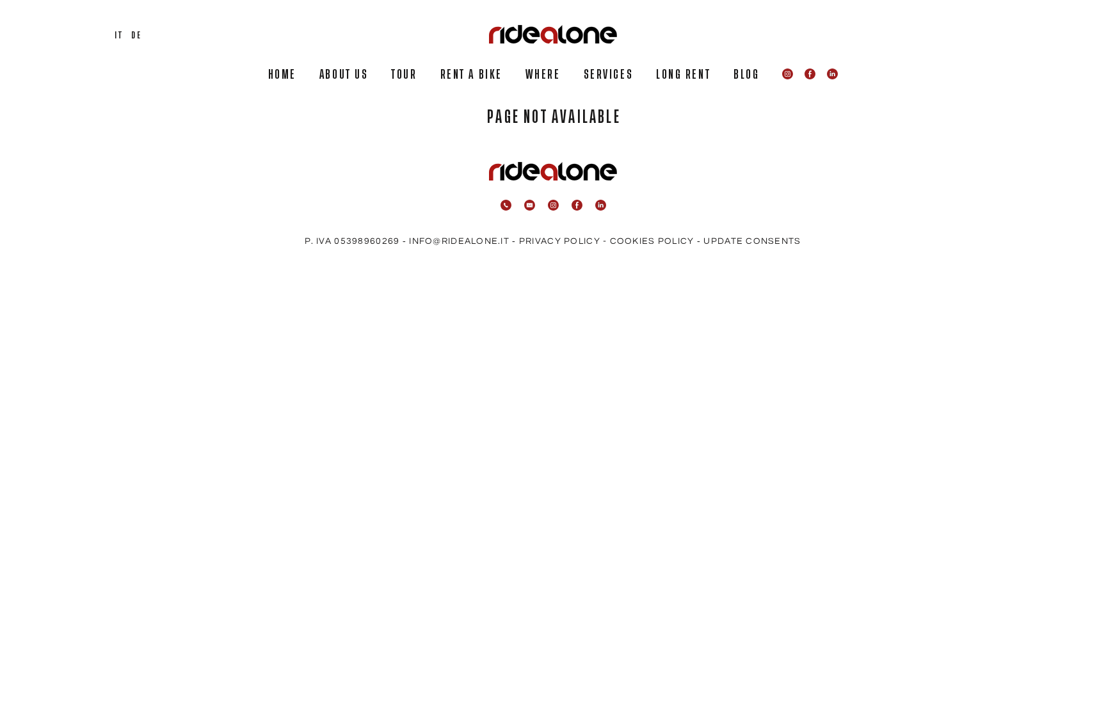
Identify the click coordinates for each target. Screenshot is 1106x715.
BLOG (746, 75)
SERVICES (608, 75)
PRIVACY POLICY (559, 241)
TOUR (404, 75)
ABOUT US (343, 75)
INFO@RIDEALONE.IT (459, 241)
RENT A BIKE (471, 75)
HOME (282, 75)
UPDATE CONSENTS (752, 241)
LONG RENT (683, 75)
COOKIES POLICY (652, 241)
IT (119, 35)
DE (136, 35)
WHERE (543, 75)
